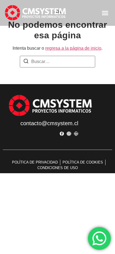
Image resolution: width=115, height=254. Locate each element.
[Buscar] (26, 62)
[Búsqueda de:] (57, 61)
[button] (105, 13)
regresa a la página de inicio (73, 48)
